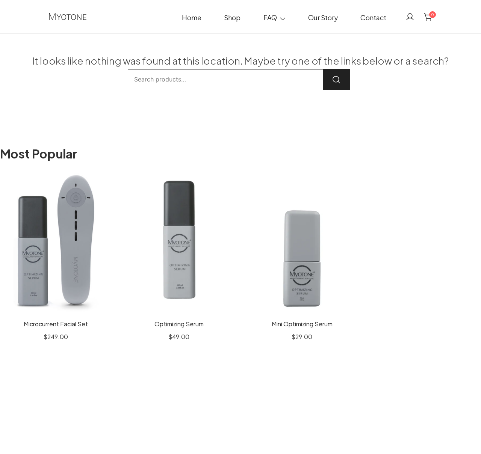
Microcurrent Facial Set (56, 324)
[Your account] (409, 16)
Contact (373, 17)
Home (191, 17)
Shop (232, 17)
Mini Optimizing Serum (302, 324)
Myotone (67, 17)
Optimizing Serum (179, 324)
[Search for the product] (336, 79)
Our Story (323, 17)
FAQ (270, 17)
